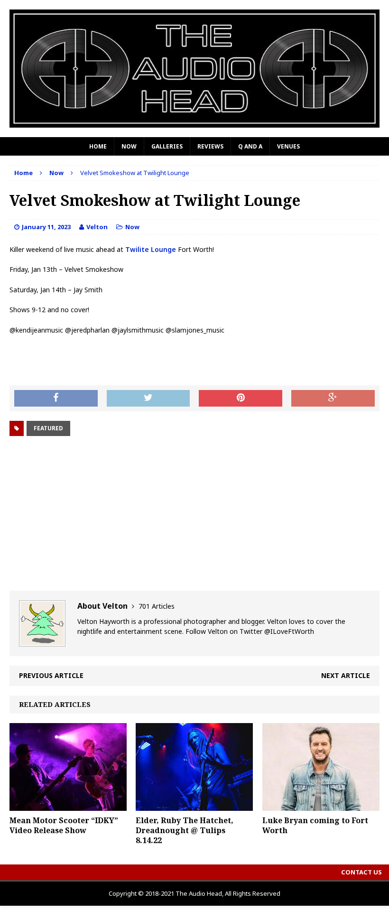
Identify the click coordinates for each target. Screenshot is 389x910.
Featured (48, 428)
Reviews (210, 146)
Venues (288, 146)
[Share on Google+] (333, 398)
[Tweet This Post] (148, 398)
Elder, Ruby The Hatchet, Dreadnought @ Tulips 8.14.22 (184, 830)
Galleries (167, 146)
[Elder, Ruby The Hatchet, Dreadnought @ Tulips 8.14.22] (194, 805)
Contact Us (361, 872)
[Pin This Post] (240, 398)
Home (98, 146)
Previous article (51, 675)
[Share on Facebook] (56, 398)
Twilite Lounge (150, 249)
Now (129, 146)
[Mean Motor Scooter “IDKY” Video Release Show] (68, 805)
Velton (97, 227)
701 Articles (157, 606)
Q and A (250, 146)
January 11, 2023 (46, 227)
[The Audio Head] (194, 68)
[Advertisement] (194, 514)
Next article (345, 675)
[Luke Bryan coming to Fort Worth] (321, 805)
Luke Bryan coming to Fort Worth (315, 825)
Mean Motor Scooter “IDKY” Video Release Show (63, 825)
